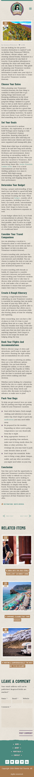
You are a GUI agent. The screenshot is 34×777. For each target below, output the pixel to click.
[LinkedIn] (27, 762)
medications (9, 420)
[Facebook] (17, 762)
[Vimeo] (22, 762)
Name (4, 698)
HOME (17, 744)
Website (26, 698)
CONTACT (17, 755)
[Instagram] (7, 762)
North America (19, 504)
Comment (6, 707)
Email (15, 698)
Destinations (8, 504)
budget (17, 198)
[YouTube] (12, 762)
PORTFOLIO (17, 751)
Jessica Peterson (10, 45)
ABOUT (17, 748)
